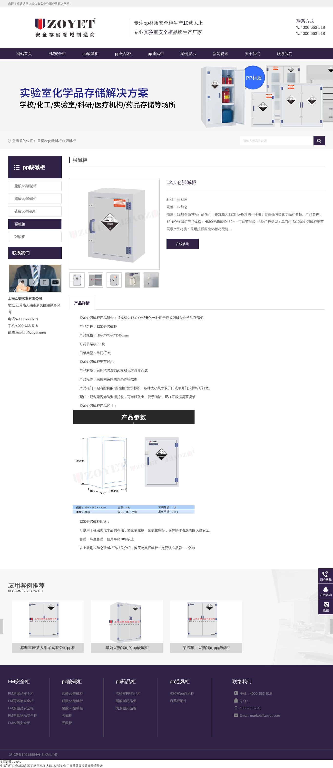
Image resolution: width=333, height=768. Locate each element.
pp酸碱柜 (90, 54)
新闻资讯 (220, 54)
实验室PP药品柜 (128, 693)
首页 (40, 141)
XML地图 (52, 755)
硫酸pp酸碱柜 (72, 708)
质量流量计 (95, 766)
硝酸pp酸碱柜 (72, 701)
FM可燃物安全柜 (21, 701)
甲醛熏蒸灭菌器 (77, 766)
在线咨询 (182, 244)
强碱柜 (71, 141)
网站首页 (24, 54)
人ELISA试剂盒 (56, 766)
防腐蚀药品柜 (126, 708)
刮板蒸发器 (22, 766)
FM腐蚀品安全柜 (21, 708)
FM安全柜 (57, 54)
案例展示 (188, 54)
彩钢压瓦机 (38, 766)
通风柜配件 (178, 701)
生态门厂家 (7, 766)
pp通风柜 (156, 54)
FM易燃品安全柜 (21, 693)
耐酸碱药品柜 (126, 701)
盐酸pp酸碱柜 (72, 693)
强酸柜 (67, 723)
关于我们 (252, 54)
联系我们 (285, 54)
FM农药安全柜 (19, 723)
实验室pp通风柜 (182, 693)
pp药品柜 (123, 54)
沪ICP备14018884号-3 (26, 755)
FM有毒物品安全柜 (22, 715)
